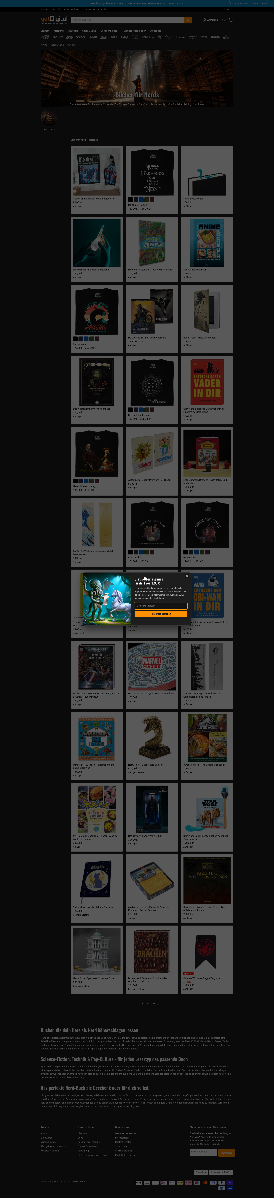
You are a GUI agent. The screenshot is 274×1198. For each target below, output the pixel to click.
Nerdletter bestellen (161, 614)
